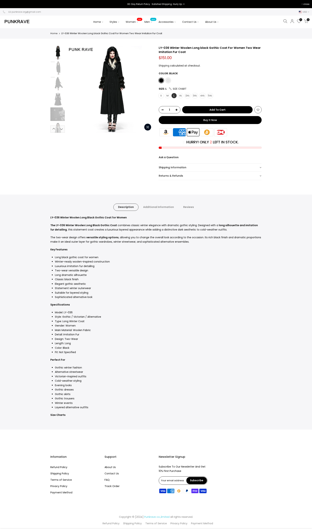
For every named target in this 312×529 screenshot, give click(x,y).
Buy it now (210, 120)
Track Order (112, 486)
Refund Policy (58, 467)
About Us (210, 22)
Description (126, 207)
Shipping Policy (59, 473)
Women (133, 21)
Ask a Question (169, 157)
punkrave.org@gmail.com (26, 11)
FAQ (107, 480)
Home (97, 22)
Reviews (188, 207)
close (7, 4)
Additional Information (158, 207)
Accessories (169, 21)
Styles (113, 22)
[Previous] (72, 89)
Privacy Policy (58, 486)
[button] (177, 89)
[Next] (147, 89)
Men (149, 21)
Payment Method (61, 492)
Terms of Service (61, 480)
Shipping (164, 65)
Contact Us (189, 22)
